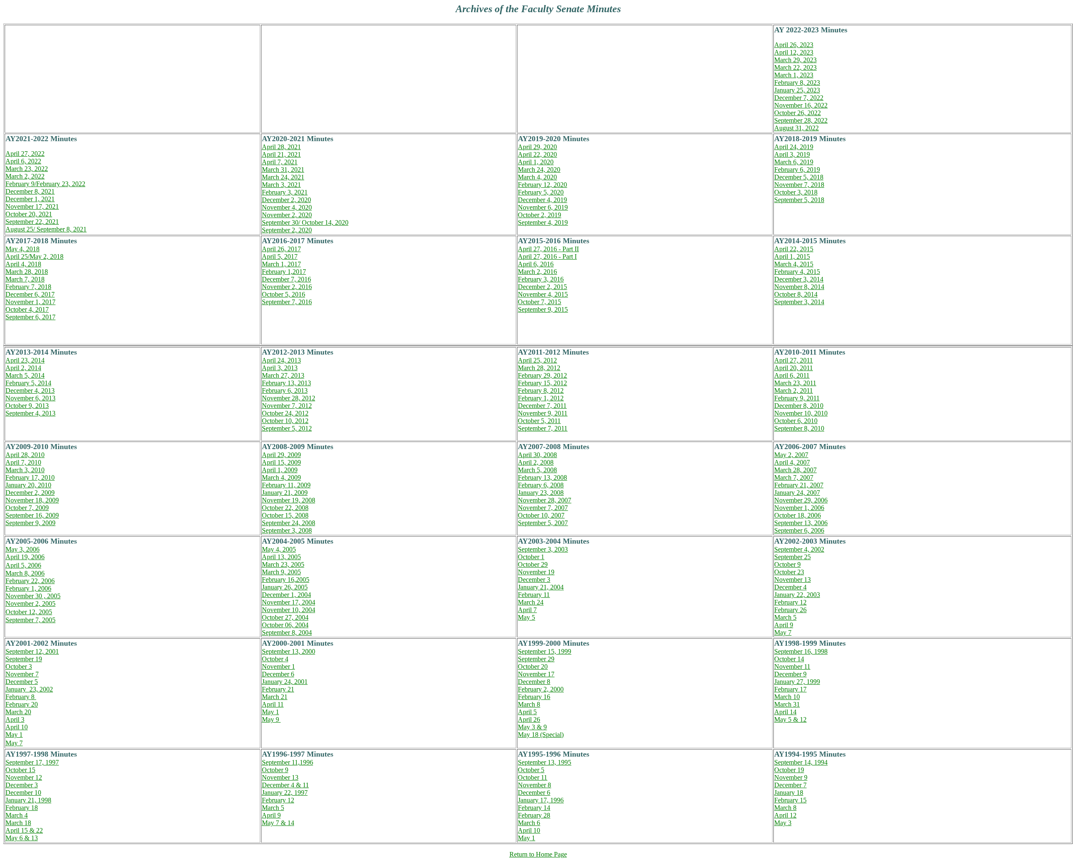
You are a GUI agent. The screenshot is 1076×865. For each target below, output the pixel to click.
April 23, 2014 (25, 360)
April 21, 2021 (281, 154)
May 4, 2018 (22, 248)
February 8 (20, 696)
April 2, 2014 (23, 367)
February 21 (278, 689)
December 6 (278, 674)
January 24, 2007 (797, 492)
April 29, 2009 (281, 454)
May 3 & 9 (532, 727)
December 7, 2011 (542, 405)
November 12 (23, 777)
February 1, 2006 (28, 588)
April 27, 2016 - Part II (548, 248)
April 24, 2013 (281, 360)
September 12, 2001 (32, 651)
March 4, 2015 (793, 264)
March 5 (785, 617)
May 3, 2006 (22, 549)
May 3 (782, 822)
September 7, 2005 (30, 619)
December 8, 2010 (798, 405)
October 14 (789, 659)
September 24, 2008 (288, 522)
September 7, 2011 (542, 428)
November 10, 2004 (288, 609)
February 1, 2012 (541, 398)
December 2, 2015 (542, 286)
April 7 (527, 609)
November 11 (792, 666)
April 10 (16, 727)
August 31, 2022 (796, 127)
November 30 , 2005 (33, 595)
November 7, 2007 (543, 507)
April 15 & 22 (24, 830)
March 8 (529, 704)
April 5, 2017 (280, 256)
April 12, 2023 (793, 52)
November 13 (792, 579)
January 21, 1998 (28, 800)
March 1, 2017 (281, 264)
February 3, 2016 (541, 279)
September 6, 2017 (30, 317)
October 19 (789, 769)
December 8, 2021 (30, 191)
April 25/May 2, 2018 (34, 256)
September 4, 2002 (799, 549)
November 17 (536, 674)
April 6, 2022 (23, 161)
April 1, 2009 (280, 469)
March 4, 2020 (537, 177)
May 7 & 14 (278, 822)
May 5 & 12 (790, 719)
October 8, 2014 (796, 294)
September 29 (536, 659)
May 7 (782, 632)
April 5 (527, 711)
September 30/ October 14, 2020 (305, 222)
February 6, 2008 (541, 485)
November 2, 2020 (287, 214)
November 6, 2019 (543, 207)
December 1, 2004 (286, 594)
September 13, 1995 (544, 762)
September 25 (792, 556)
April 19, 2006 (25, 556)
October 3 (18, 666)
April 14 (785, 711)
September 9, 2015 (543, 309)
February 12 (790, 602)
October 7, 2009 (27, 507)
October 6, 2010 (796, 420)
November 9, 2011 (542, 413)
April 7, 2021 (280, 162)
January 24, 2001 (285, 681)
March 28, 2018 (26, 271)
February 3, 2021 (285, 192)
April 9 (783, 624)
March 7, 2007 (793, 477)
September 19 (23, 659)
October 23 (789, 572)
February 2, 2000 (541, 689)
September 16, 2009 (32, 515)
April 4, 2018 (23, 264)
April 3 (14, 719)
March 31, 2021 (283, 169)
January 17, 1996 (541, 800)
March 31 (787, 704)
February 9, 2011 (797, 398)
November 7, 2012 (287, 405)
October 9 (787, 564)
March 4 (16, 815)
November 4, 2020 (287, 207)
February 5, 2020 (541, 192)
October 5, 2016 (283, 294)
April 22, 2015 (793, 248)
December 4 (790, 587)
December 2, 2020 (286, 199)
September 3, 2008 (287, 530)
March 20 (18, 711)
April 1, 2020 (536, 162)
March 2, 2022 (25, 176)
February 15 (790, 800)
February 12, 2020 (542, 184)
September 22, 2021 (32, 221)
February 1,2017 (284, 271)
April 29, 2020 (537, 146)
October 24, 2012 (285, 413)
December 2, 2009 (30, 492)
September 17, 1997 (32, 762)
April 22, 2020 (537, 154)
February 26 (790, 609)
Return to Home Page (538, 854)
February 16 (534, 696)
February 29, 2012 (542, 375)
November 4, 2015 (543, 294)
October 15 (20, 769)
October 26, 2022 (797, 112)
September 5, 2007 (543, 522)
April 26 (529, 719)
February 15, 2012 (542, 382)
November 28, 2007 (544, 500)
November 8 (534, 785)
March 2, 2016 (537, 271)
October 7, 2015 (539, 301)
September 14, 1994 (801, 762)
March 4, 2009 (281, 477)
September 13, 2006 (801, 522)
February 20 (21, 704)
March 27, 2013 (283, 375)
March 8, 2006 (25, 573)
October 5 (531, 769)
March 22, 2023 (795, 67)
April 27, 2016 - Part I (547, 256)
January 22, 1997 (285, 792)
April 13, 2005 (281, 556)
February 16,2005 (285, 579)
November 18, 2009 (32, 500)
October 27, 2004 (285, 617)
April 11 (273, 704)
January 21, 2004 (541, 587)
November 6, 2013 (30, 398)
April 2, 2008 (536, 462)
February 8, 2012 (541, 390)
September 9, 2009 (30, 522)
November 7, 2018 (799, 184)
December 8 (534, 681)
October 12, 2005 (28, 611)
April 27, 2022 (25, 153)
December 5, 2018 (798, 177)
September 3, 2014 (799, 301)
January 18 (788, 792)
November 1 (278, 666)
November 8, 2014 (799, 286)
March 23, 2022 (26, 168)
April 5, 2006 (23, 565)
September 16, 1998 (801, 651)
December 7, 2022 (798, 97)
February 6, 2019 (797, 169)
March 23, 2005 (283, 564)
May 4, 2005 (279, 549)
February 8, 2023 (797, 82)
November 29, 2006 (801, 500)
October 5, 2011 (539, 420)
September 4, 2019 (543, 222)
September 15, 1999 (544, 651)
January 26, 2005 (285, 587)
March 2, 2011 (793, 390)
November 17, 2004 (288, 602)
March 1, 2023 (793, 75)
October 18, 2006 (797, 515)
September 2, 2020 (287, 230)
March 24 (530, 602)
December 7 (790, 785)
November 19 (536, 572)
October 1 (531, 556)
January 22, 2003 (797, 594)
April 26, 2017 (281, 248)
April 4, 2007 (792, 462)
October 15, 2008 (285, 515)
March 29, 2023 (795, 59)
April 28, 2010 (25, 454)
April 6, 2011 (792, 375)
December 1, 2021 (30, 198)
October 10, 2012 (285, 420)
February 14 (534, 807)
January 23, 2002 (29, 689)
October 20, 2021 (28, 214)
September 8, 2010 (799, 428)
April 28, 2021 (281, 146)
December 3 (534, 579)
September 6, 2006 (799, 530)
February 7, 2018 (28, 286)
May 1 (14, 734)
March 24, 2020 (539, 169)
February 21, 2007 (798, 485)
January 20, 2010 (28, 485)
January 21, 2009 (285, 492)
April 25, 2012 (537, 360)
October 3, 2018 (796, 192)
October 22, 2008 (285, 507)
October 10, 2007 (541, 515)
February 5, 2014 (28, 382)
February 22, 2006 (30, 580)
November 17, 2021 (32, 206)
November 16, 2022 (801, 105)
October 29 (533, 564)
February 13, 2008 (542, 477)
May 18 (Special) (541, 734)
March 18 (18, 822)
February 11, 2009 (286, 485)
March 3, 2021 (281, 184)
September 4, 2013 (30, 413)
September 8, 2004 (287, 632)
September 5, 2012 (287, 428)
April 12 (785, 815)
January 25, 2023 (797, 90)
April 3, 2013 (280, 367)
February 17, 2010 (30, 477)
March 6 (529, 822)
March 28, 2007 (795, 469)
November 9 (790, 777)
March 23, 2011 (795, 382)
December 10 (23, 792)
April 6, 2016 (536, 264)
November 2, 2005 (30, 603)
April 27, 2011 (793, 360)
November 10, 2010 (801, 413)
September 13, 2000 (288, 651)
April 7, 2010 (23, 462)
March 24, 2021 (283, 177)
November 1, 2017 (30, 301)
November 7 (22, 674)
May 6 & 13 (21, 837)
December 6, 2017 (30, 294)
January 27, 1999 (797, 681)
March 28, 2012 (539, 367)
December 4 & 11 (285, 785)
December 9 (790, 674)
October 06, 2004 (285, 624)
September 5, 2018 (799, 199)
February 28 (534, 815)
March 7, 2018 (25, 279)
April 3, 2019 (792, 154)
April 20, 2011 (793, 367)
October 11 (532, 777)
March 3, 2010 (25, 469)
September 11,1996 (287, 762)
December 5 (21, 681)
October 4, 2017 (27, 309)
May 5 (526, 617)
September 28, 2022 (801, 120)
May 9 (271, 719)
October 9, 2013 (27, 405)
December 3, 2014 (798, 279)
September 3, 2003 (543, 549)
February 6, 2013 (285, 390)
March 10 (787, 696)
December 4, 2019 (542, 199)
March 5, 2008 (537, 469)
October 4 (275, 659)
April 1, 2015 (792, 256)
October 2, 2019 (539, 214)
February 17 (790, 689)
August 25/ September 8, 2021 (46, 229)
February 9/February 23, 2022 (45, 183)
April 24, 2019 (793, 146)
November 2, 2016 (287, 286)
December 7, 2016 (286, 279)
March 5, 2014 (25, 375)
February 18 (21, 807)
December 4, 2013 (30, 390)
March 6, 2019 (793, 162)
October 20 (533, 666)
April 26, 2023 (793, 44)
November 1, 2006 (799, 507)
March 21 (274, 696)
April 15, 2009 (281, 462)
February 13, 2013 (286, 382)
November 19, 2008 (288, 500)
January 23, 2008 (541, 492)
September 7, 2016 (287, 301)
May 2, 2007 (791, 454)
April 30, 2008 (537, 454)
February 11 (534, 594)
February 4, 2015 (797, 271)
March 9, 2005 (281, 572)
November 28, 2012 (288, 398)
